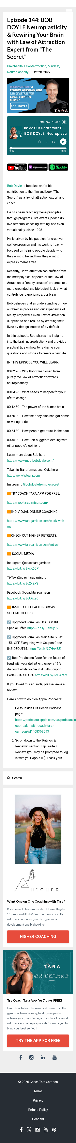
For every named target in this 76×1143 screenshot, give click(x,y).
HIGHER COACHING (38, 936)
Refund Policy (38, 1110)
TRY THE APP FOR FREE (38, 1040)
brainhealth (15, 66)
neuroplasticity (18, 72)
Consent (38, 1119)
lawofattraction (35, 66)
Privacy (38, 1100)
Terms (38, 1091)
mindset (53, 66)
